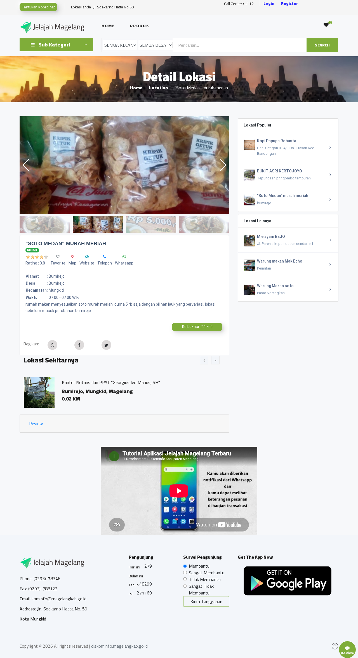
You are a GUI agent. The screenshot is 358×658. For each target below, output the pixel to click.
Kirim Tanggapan (206, 601)
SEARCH (322, 45)
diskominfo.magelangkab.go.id (119, 646)
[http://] (87, 256)
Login (268, 3)
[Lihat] (124, 165)
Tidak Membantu (205, 579)
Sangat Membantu (206, 572)
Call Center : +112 (239, 4)
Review (36, 423)
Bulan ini (136, 576)
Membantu (199, 566)
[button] (223, 165)
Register (289, 3)
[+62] (104, 256)
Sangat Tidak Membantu (201, 589)
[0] (326, 25)
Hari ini (134, 567)
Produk (139, 25)
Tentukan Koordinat (38, 7)
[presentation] (204, 360)
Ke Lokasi (197, 326)
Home (108, 25)
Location (158, 87)
